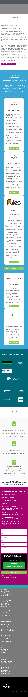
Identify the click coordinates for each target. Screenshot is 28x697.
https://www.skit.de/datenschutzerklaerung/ (12, 578)
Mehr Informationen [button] (14, 560)
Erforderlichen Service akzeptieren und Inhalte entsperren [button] (14, 567)
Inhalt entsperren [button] (14, 563)
